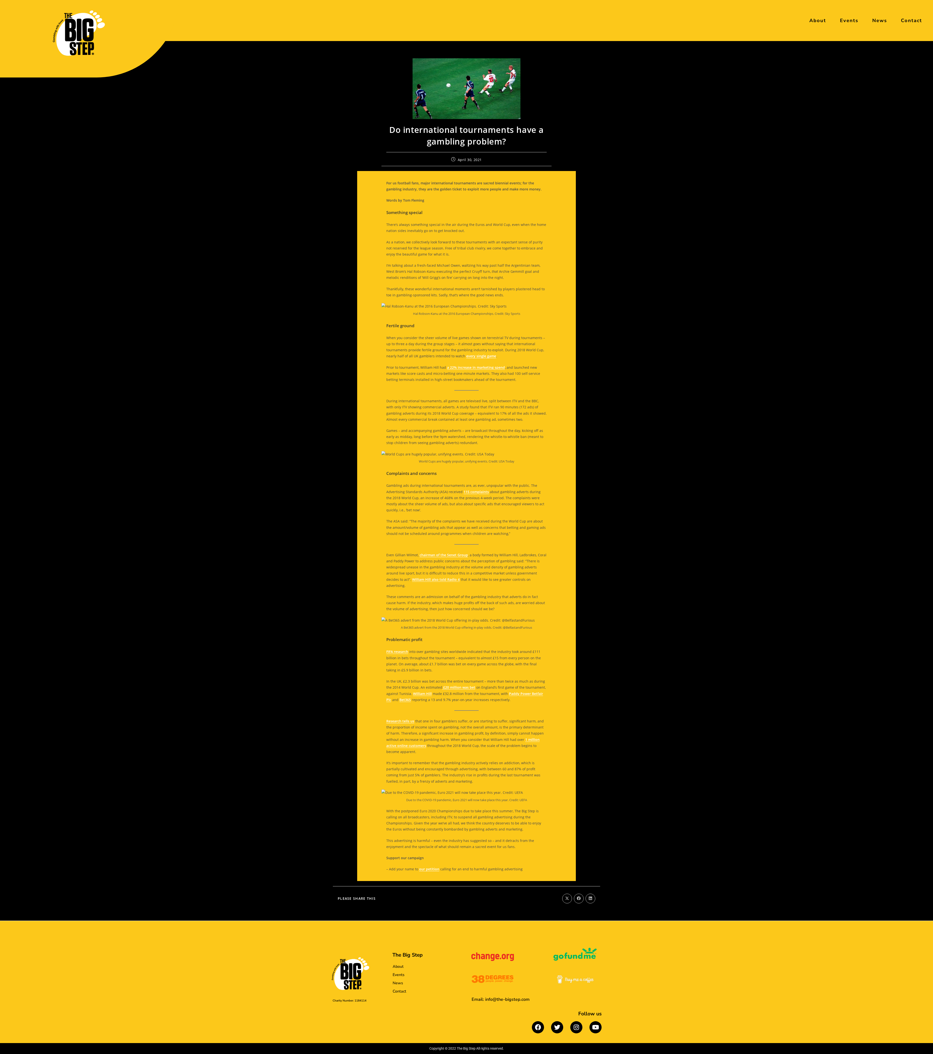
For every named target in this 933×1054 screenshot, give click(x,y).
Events (849, 20)
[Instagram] (576, 1027)
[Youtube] (595, 1027)
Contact (911, 20)
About (817, 20)
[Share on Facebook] (579, 898)
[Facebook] (538, 1027)
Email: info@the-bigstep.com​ (501, 999)
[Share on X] (567, 898)
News (879, 20)
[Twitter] (557, 1027)
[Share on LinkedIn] (590, 898)
